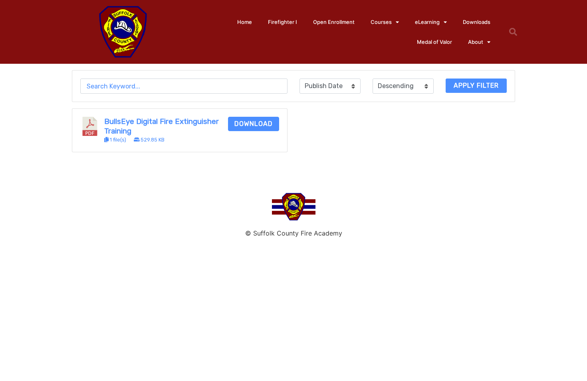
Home (244, 22)
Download (253, 124)
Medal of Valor (434, 42)
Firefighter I (282, 22)
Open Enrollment (334, 22)
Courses (381, 22)
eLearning (427, 22)
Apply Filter (476, 85)
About (475, 42)
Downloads (476, 22)
